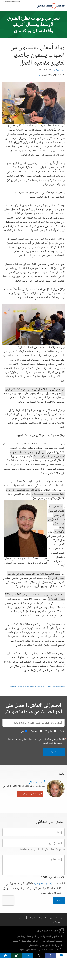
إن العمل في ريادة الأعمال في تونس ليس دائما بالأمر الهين (35, 391)
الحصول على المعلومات (47, 917)
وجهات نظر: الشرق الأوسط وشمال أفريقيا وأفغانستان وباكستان (31, 24)
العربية (44, 75)
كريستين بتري (59, 70)
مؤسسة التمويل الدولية (52, 940)
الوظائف (31, 917)
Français (35, 731)
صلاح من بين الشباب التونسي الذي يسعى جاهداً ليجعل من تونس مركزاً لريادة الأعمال (56, 519)
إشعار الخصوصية (43, 883)
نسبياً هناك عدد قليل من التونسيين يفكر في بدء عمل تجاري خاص (36, 575)
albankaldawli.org (11, 1)
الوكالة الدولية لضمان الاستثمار (25, 940)
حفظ (58, 900)
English (49, 731)
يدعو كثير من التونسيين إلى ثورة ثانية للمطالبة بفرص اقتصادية (35, 492)
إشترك (53, 752)
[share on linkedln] (28, 955)
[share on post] (39, 955)
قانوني (62, 917)
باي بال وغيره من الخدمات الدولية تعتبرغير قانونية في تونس (37, 454)
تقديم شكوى (57, 922)
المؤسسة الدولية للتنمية (26, 936)
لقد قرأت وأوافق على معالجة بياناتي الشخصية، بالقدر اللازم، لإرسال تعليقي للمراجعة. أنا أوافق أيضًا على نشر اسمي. (32, 888)
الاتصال (22, 917)
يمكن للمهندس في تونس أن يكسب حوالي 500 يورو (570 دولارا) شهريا (35, 596)
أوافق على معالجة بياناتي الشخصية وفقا (35, 741)
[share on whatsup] (16, 955)
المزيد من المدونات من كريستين (30, 794)
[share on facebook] (50, 955)
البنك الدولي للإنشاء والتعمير (50, 936)
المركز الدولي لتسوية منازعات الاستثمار (45, 945)
